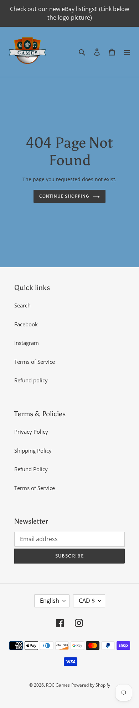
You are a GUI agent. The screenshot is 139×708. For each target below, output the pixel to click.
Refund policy (31, 380)
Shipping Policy (33, 450)
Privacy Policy (31, 431)
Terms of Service (34, 361)
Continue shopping (64, 196)
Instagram (26, 342)
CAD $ (87, 601)
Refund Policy (31, 469)
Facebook (26, 324)
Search (22, 305)
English (49, 601)
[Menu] (126, 52)
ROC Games (58, 685)
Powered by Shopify (90, 685)
